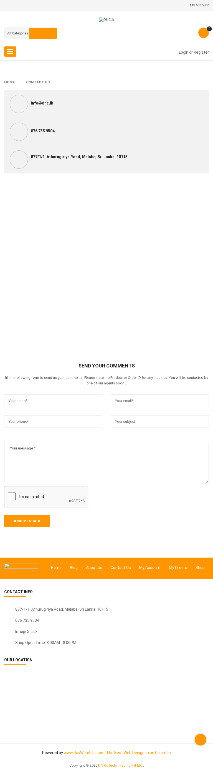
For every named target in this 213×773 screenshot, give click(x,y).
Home (9, 82)
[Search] (43, 33)
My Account (199, 5)
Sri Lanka (87, 609)
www (68, 752)
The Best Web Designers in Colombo (138, 752)
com (101, 752)
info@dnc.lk (26, 631)
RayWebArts (84, 752)
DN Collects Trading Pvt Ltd (120, 765)
